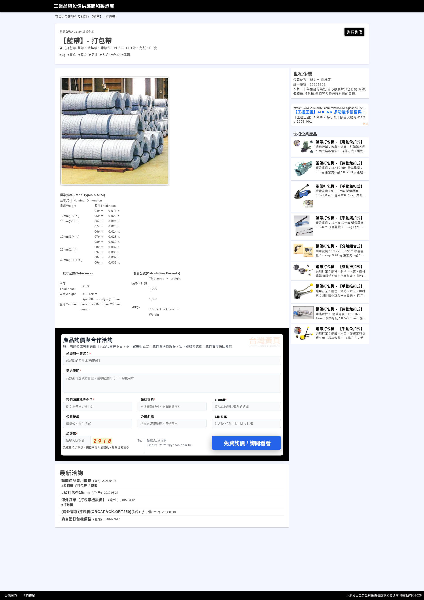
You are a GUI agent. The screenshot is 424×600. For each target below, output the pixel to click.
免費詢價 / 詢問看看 (247, 443)
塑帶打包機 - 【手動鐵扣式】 (340, 218)
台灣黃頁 (11, 595)
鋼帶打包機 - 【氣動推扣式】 (340, 267)
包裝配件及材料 (75, 16)
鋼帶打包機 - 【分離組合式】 (340, 246)
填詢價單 (29, 595)
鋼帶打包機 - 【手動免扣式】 (340, 329)
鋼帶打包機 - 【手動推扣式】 (340, 286)
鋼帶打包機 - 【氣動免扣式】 (340, 309)
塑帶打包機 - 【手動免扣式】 (340, 186)
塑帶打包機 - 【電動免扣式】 (340, 142)
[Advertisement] (172, 558)
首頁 (58, 16)
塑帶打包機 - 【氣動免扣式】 (340, 163)
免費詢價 (354, 32)
